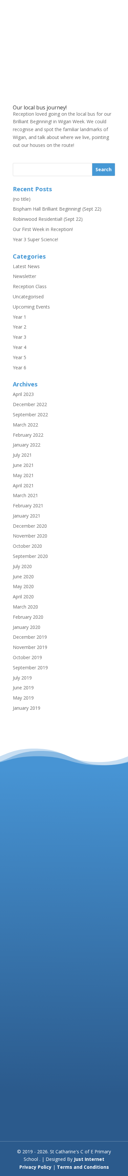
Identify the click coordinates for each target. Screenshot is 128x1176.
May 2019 (23, 698)
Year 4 (19, 347)
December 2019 (30, 637)
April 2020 (23, 596)
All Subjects (25, 1127)
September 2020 (30, 556)
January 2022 (26, 445)
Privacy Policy (35, 1167)
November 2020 (30, 536)
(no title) (22, 199)
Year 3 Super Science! (35, 239)
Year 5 (19, 357)
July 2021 (22, 455)
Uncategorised (28, 296)
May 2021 (23, 475)
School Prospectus (33, 1119)
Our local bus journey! (40, 107)
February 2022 (28, 435)
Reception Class (30, 286)
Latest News (26, 266)
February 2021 (28, 505)
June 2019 (23, 687)
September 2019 (30, 667)
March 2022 (25, 425)
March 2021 (25, 495)
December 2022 (30, 404)
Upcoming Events (31, 307)
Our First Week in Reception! (43, 229)
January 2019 (26, 708)
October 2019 (27, 657)
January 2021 (26, 516)
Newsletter (24, 276)
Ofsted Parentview (32, 1103)
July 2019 (22, 678)
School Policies (29, 1111)
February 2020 (28, 617)
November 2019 (30, 647)
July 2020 (22, 566)
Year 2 (19, 327)
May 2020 (23, 586)
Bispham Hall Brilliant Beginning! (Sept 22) (57, 209)
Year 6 (19, 367)
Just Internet (89, 1159)
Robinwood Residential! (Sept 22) (48, 219)
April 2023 (23, 394)
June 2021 (23, 465)
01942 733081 (53, 881)
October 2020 (27, 546)
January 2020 (26, 627)
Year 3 (19, 337)
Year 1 (19, 317)
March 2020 (25, 607)
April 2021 (23, 485)
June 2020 (23, 576)
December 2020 (30, 526)
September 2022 (30, 414)
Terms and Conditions (83, 1167)
